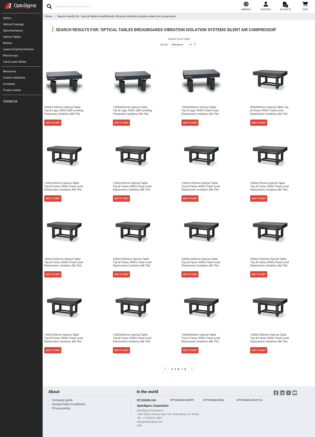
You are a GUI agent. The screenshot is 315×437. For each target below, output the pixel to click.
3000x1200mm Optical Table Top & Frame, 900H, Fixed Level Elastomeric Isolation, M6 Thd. (269, 262)
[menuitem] (22, 18)
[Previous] (165, 369)
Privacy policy (61, 408)
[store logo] (20, 6)
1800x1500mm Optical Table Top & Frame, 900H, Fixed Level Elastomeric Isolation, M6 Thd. (63, 262)
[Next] (192, 369)
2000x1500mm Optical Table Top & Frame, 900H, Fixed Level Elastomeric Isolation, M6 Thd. (132, 262)
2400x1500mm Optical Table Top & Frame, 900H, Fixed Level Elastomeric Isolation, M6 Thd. (200, 262)
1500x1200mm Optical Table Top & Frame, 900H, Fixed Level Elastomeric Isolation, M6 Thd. (200, 186)
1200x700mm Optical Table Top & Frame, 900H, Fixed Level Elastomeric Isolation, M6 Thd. (63, 186)
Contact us (10, 101)
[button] (246, 6)
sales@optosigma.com (150, 421)
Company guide (62, 400)
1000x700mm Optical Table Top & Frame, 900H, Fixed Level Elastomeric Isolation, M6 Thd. (63, 338)
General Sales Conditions (68, 404)
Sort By (164, 44)
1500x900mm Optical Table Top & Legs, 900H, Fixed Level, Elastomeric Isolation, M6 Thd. (200, 110)
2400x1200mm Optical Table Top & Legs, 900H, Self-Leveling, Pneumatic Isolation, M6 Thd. (64, 110)
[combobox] (90, 6)
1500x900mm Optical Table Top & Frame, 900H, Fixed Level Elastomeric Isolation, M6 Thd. (200, 338)
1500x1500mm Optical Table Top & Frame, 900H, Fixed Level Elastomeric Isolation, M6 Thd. (269, 338)
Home (49, 16)
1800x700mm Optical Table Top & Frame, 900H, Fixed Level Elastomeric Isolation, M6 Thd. (269, 186)
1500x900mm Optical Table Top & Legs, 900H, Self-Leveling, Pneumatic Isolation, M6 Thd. (132, 110)
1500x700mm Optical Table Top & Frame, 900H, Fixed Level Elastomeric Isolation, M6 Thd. (132, 186)
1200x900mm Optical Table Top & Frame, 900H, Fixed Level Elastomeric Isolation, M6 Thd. (132, 338)
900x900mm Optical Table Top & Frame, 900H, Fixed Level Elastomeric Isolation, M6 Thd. (269, 110)
